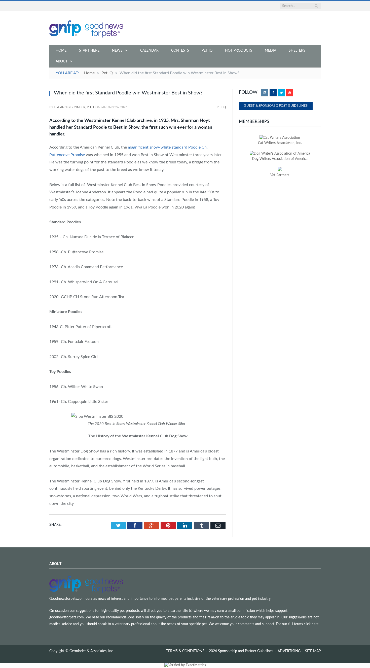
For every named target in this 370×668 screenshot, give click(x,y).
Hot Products (238, 50)
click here (311, 624)
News (117, 50)
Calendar (149, 50)
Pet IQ (207, 50)
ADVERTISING (289, 651)
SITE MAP (313, 651)
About (61, 61)
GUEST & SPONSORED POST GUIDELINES (276, 106)
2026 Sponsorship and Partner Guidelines (241, 651)
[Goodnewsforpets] (86, 28)
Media (270, 50)
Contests (180, 50)
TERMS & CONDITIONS (185, 651)
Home (61, 50)
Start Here (89, 50)
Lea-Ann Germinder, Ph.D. (74, 107)
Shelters (297, 50)
